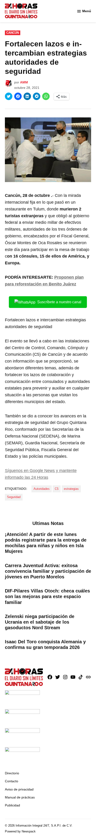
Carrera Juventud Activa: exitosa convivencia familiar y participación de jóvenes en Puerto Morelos (48, 571)
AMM (24, 82)
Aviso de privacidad (19, 789)
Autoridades (42, 489)
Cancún (12, 32)
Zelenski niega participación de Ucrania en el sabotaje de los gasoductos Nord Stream (39, 622)
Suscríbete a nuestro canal (59, 302)
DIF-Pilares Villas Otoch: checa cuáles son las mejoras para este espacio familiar (47, 596)
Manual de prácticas (20, 797)
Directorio (12, 773)
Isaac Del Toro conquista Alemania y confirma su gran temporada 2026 (45, 644)
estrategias (71, 489)
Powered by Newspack (20, 831)
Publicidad (12, 805)
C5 (56, 489)
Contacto (11, 781)
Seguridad (14, 497)
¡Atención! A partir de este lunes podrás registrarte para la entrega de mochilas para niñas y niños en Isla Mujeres (45, 543)
